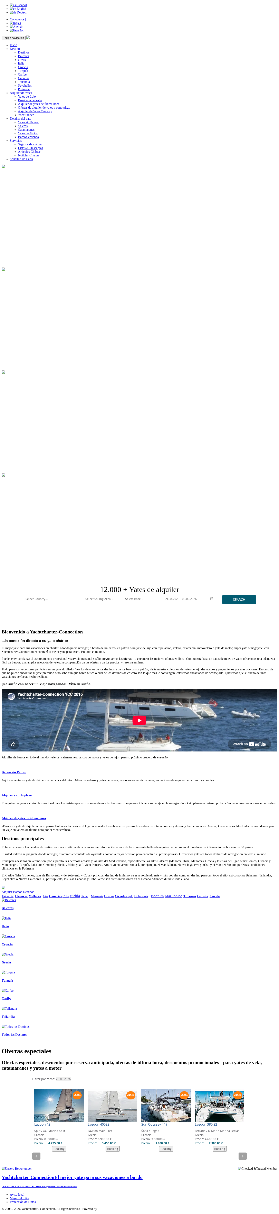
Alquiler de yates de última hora (38, 104)
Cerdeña (202, 896)
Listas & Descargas (30, 148)
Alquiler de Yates (21, 93)
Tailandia (24, 82)
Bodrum (157, 896)
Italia (21, 63)
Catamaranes (26, 129)
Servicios (16, 140)
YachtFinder (26, 115)
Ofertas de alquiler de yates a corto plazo (44, 107)
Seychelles (25, 85)
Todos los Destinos (14, 1034)
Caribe (22, 74)
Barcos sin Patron (14, 772)
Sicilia (75, 896)
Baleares (23, 56)
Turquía (23, 70)
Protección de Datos (23, 1202)
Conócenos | (18, 19)
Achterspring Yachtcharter (114, 1209)
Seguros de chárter (30, 144)
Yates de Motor (28, 133)
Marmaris (97, 896)
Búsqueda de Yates (30, 100)
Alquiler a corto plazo (17, 795)
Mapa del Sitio (19, 1198)
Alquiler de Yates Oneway (35, 111)
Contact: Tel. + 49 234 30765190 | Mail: (22, 1186)
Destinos (15, 48)
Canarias (23, 78)
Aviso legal (17, 1194)
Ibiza (45, 896)
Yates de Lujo (27, 96)
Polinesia (24, 89)
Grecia (22, 59)
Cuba (65, 896)
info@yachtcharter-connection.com (59, 1186)
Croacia (23, 67)
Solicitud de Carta (21, 159)
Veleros (23, 126)
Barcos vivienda (28, 137)
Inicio (13, 45)
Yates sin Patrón (28, 122)
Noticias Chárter (28, 155)
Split (130, 896)
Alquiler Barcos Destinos (18, 892)
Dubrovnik (141, 896)
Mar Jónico (173, 896)
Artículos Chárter (29, 151)
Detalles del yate (20, 118)
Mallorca (35, 896)
